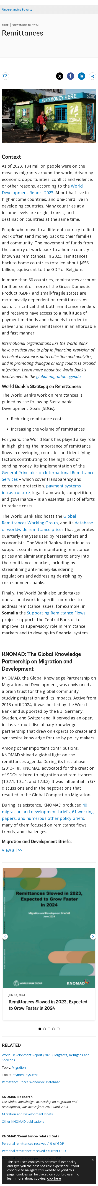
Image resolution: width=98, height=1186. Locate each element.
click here (54, 1178)
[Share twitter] (59, 76)
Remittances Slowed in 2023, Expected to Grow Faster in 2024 (48, 1005)
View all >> (12, 850)
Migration (19, 1067)
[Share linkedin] (81, 75)
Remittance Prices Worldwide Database (31, 1082)
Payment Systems (25, 1075)
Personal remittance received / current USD (34, 1151)
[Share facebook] (70, 75)
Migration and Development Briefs (27, 1114)
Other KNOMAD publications (23, 1121)
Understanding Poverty (17, 9)
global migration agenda (58, 376)
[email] (5, 76)
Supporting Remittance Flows (56, 613)
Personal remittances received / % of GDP (33, 1143)
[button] (93, 937)
